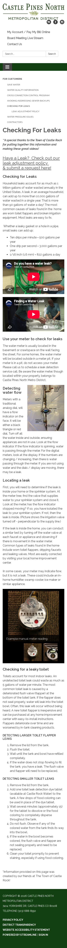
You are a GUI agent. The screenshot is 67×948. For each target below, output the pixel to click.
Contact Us (14, 44)
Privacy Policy (13, 919)
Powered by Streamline (20, 934)
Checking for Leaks (18, 106)
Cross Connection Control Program (28, 95)
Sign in (43, 934)
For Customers (12, 79)
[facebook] (55, 23)
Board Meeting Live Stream (25, 38)
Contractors (15, 122)
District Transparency (19, 924)
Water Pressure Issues (20, 117)
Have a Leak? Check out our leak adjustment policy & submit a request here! (31, 162)
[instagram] (62, 23)
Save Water (13, 84)
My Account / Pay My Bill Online (28, 32)
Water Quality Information (23, 90)
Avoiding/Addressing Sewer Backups (28, 100)
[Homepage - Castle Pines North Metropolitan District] (33, 12)
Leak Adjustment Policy (25, 111)
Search (52, 53)
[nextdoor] (49, 23)
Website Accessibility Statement (26, 929)
